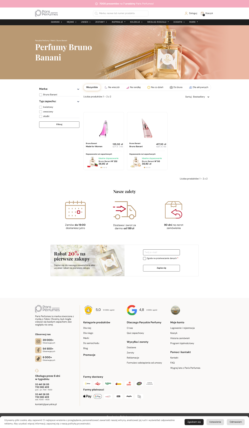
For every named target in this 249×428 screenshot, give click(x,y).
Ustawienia (215, 422)
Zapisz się (161, 268)
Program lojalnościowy (182, 343)
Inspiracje (117, 22)
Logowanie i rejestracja (182, 328)
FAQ (172, 363)
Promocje (89, 355)
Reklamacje (133, 358)
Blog (85, 348)
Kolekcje (135, 22)
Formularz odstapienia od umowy (144, 363)
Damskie (55, 22)
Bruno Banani (94, 145)
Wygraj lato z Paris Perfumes (185, 368)
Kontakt (174, 358)
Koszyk (173, 333)
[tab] (101, 167)
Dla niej (87, 328)
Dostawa (131, 347)
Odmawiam (236, 422)
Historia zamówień (180, 338)
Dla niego (88, 333)
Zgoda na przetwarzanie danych (162, 258)
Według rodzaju (156, 22)
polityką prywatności (79, 424)
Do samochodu (91, 343)
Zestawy (100, 22)
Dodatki (177, 22)
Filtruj (59, 124)
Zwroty (130, 353)
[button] (59, 94)
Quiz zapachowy (135, 333)
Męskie (70, 22)
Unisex (84, 22)
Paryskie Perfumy (42, 41)
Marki (192, 22)
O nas (130, 328)
